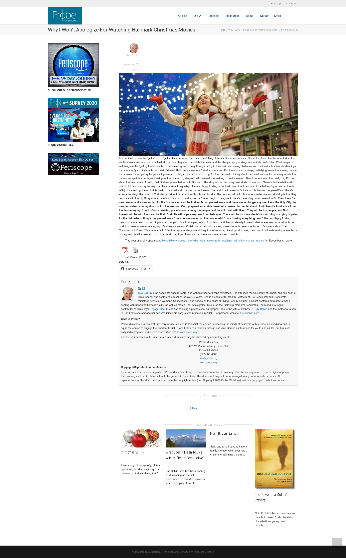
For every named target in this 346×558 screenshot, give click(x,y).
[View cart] (287, 15)
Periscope (276, 3)
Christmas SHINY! (133, 452)
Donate (264, 16)
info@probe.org (208, 358)
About (250, 16)
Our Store (291, 3)
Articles (183, 16)
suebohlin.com (250, 313)
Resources (233, 16)
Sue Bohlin (130, 281)
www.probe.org (188, 332)
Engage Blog (157, 309)
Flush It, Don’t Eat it (223, 433)
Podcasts (214, 16)
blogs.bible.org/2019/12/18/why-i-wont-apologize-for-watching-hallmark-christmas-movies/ (213, 240)
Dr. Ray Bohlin (259, 309)
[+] (141, 438)
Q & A (198, 16)
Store (277, 16)
